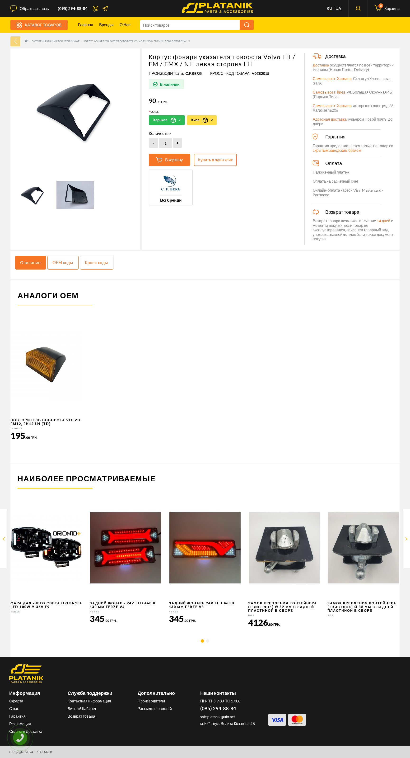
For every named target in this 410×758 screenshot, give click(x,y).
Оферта (16, 701)
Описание (30, 262)
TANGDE (16, 428)
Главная (85, 24)
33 (15, 41)
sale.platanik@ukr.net (217, 716)
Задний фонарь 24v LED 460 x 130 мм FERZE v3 (202, 605)
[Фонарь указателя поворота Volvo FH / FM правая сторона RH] (406, 539)
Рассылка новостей (155, 708)
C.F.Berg (193, 73)
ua (338, 8)
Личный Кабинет (82, 708)
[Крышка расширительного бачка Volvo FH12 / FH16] (4, 539)
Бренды (106, 24)
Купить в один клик (215, 159)
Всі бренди (171, 200)
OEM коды (62, 262)
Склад (154, 111)
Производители (151, 701)
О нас (125, 24)
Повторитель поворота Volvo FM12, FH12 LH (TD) (45, 422)
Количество (160, 133)
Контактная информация (89, 701)
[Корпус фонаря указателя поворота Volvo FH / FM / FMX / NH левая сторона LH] (33, 195)
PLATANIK (44, 752)
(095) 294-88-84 (73, 8)
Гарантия (17, 716)
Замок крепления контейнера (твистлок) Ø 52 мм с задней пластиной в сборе (282, 606)
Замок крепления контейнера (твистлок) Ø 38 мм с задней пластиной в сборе (361, 606)
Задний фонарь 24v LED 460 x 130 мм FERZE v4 (123, 605)
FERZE (15, 611)
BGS (251, 615)
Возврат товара (81, 716)
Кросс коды (96, 262)
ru (329, 8)
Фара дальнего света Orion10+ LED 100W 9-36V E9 (46, 605)
